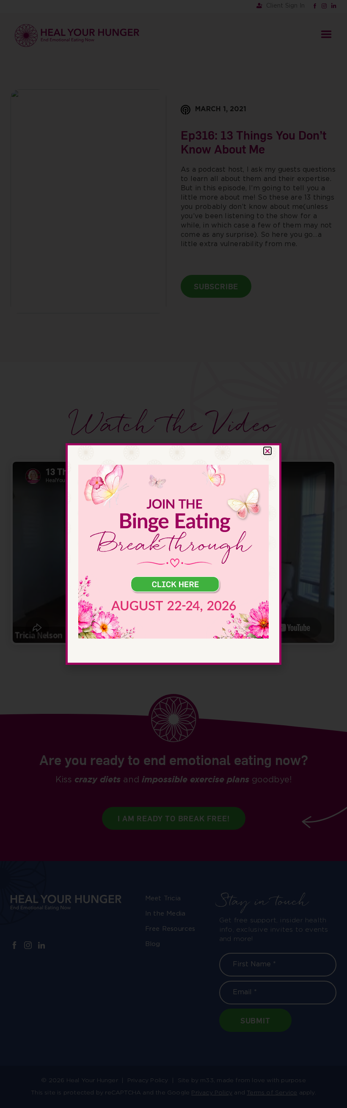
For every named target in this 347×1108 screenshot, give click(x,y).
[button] (267, 450)
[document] (173, 554)
